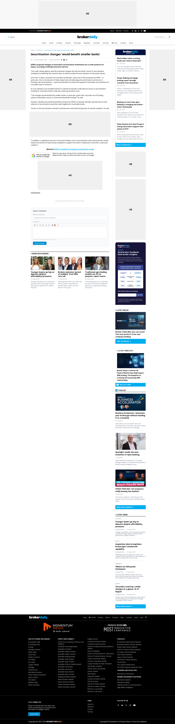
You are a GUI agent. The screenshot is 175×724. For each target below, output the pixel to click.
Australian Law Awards (65, 667)
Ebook (131, 43)
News (85, 617)
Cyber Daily (32, 655)
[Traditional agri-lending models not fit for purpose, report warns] (97, 263)
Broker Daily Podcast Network (127, 647)
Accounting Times (34, 644)
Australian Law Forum (65, 669)
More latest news (123, 606)
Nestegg (31, 667)
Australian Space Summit (66, 674)
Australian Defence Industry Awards (69, 664)
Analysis (100, 617)
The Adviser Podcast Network (127, 660)
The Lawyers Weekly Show (126, 665)
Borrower (106, 43)
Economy (59, 43)
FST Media (31, 660)
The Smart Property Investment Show (129, 667)
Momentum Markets (124, 680)
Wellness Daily (33, 682)
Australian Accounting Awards (67, 646)
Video (122, 617)
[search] (146, 617)
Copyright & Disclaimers (109, 721)
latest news (122, 515)
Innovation (96, 43)
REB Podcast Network (124, 655)
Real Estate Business (35, 672)
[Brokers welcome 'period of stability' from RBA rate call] (70, 263)
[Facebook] (133, 31)
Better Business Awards (66, 679)
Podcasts (123, 43)
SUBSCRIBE (34, 714)
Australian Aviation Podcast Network (129, 644)
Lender (51, 43)
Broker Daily (32, 652)
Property (68, 43)
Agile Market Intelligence (125, 687)
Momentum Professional (125, 674)
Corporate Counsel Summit (96, 644)
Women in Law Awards (95, 689)
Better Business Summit (66, 682)
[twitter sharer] (67, 60)
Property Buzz (33, 670)
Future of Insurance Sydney (96, 659)
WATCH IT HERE (125, 385)
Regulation (87, 43)
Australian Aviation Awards (66, 652)
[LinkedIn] (136, 31)
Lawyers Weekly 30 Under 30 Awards (100, 664)
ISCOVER (93, 617)
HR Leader (31, 662)
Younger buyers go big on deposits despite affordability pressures (42, 274)
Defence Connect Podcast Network (128, 649)
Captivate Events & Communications (129, 685)
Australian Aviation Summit (67, 654)
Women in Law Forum (95, 691)
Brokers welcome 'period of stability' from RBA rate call (69, 274)
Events (136, 617)
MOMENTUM (44, 31)
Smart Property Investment (37, 675)
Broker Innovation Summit (66, 687)
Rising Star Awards (94, 676)
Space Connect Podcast (125, 657)
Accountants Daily (34, 642)
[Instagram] (142, 31)
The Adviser (32, 680)
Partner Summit (93, 671)
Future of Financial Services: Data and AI (101, 654)
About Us (91, 704)
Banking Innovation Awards (67, 677)
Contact (126, 31)
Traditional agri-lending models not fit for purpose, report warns (96, 274)
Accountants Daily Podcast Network (129, 642)
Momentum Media (123, 682)
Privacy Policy (125, 721)
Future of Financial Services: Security (99, 656)
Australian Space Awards (66, 672)
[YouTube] (145, 31)
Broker (44, 43)
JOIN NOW (139, 294)
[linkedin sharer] (64, 60)
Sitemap (90, 712)
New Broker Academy (95, 666)
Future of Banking (93, 651)
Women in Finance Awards (96, 684)
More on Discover (123, 145)
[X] (139, 31)
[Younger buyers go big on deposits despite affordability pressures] (43, 263)
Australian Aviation (34, 649)
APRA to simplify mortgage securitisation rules (73, 149)
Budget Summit (93, 639)
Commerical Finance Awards (97, 641)
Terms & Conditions (139, 721)
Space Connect (33, 677)
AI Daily (30, 647)
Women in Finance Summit (96, 686)
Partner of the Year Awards (96, 669)
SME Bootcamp (93, 681)
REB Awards (92, 674)
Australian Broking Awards (66, 657)
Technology (77, 43)
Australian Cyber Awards (66, 659)
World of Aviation (34, 685)
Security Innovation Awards (96, 679)
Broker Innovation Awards (66, 684)
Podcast (122, 390)
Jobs (141, 617)
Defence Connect (34, 657)
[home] (87, 37)
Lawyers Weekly (33, 665)
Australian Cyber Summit (66, 662)
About (112, 31)
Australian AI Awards (64, 649)
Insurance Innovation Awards (97, 661)
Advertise (119, 31)
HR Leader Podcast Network (126, 652)
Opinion (107, 617)
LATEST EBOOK (123, 310)
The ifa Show (121, 662)
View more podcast (124, 507)
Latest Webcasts (125, 350)
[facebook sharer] (62, 60)
